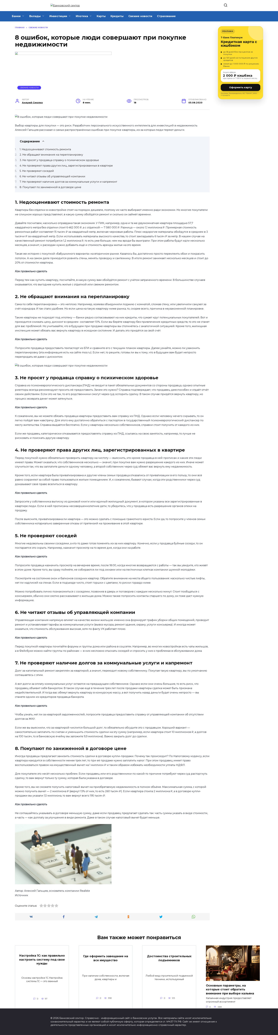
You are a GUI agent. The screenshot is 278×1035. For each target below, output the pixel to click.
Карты (101, 16)
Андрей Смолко (32, 102)
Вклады (35, 16)
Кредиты (117, 16)
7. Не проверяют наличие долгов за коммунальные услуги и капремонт (68, 181)
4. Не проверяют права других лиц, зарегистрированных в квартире (66, 165)
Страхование (166, 16)
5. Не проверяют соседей (37, 170)
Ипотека (82, 16)
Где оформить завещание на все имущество (105, 958)
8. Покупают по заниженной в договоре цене (51, 187)
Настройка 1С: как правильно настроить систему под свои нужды (42, 959)
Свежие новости (140, 16)
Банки (16, 16)
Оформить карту (240, 87)
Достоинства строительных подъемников (169, 958)
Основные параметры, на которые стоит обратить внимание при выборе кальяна (230, 989)
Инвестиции (58, 16)
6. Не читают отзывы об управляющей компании (52, 176)
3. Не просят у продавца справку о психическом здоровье (59, 160)
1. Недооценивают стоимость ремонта (45, 149)
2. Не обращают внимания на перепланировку (51, 154)
